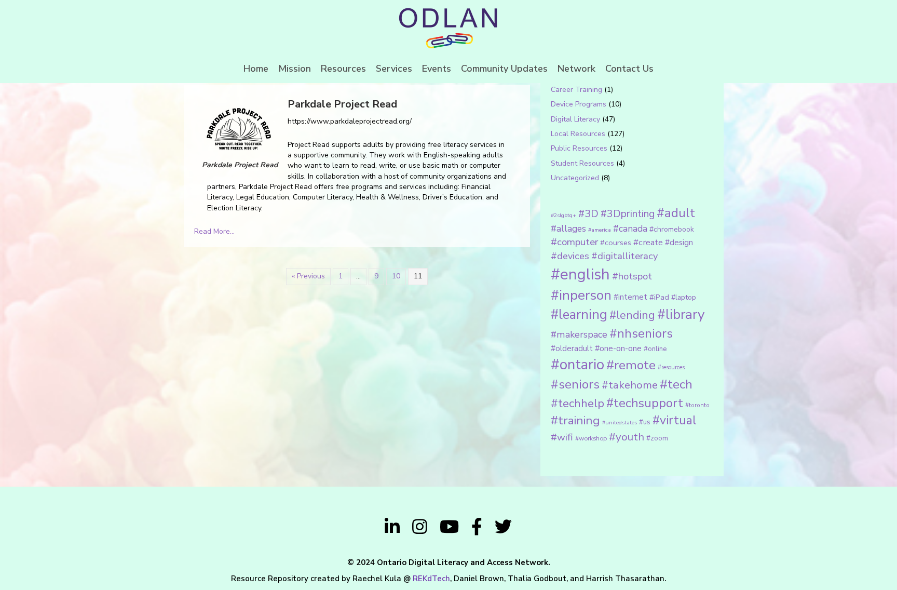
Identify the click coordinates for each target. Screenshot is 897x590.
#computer (574, 242)
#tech (676, 384)
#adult (676, 213)
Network (576, 68)
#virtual (675, 420)
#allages (568, 228)
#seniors (575, 384)
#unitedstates (619, 422)
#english (580, 274)
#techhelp (577, 403)
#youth (626, 437)
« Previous (308, 276)
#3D (588, 214)
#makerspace (579, 334)
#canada (630, 228)
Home (255, 68)
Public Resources (579, 148)
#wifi (562, 437)
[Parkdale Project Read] (239, 128)
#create (648, 242)
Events (436, 68)
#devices (570, 256)
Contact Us (629, 68)
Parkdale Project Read (342, 104)
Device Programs (578, 104)
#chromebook (671, 229)
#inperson (581, 295)
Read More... (214, 231)
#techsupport (644, 403)
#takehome (630, 385)
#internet (630, 296)
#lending (632, 315)
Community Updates (504, 68)
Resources (343, 68)
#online (655, 349)
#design (679, 242)
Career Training (576, 90)
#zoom (657, 438)
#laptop (683, 297)
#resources (671, 367)
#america (599, 230)
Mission (294, 68)
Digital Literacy (575, 119)
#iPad (659, 297)
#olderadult (572, 348)
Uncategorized (575, 178)
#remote (631, 365)
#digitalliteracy (624, 255)
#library (680, 314)
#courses (615, 242)
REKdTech (431, 578)
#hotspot (632, 276)
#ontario (577, 364)
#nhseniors (641, 333)
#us (644, 422)
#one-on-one (618, 348)
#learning (579, 314)
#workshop (591, 438)
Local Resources (578, 134)
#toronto (697, 405)
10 (396, 276)
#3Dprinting (628, 214)
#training (575, 420)
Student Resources (582, 163)
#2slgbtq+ (563, 215)
